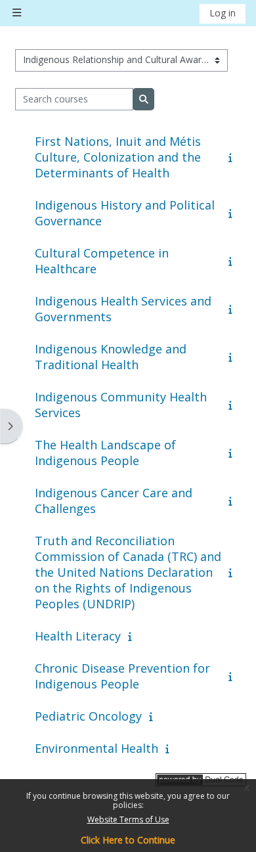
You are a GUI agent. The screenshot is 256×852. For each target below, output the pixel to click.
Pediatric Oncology (88, 716)
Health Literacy (78, 636)
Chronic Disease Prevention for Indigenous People (122, 676)
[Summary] (233, 157)
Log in (222, 13)
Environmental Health (96, 748)
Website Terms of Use (128, 819)
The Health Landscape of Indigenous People (105, 452)
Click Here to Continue (128, 840)
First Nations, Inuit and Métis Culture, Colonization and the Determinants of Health (118, 157)
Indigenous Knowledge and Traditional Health (110, 356)
